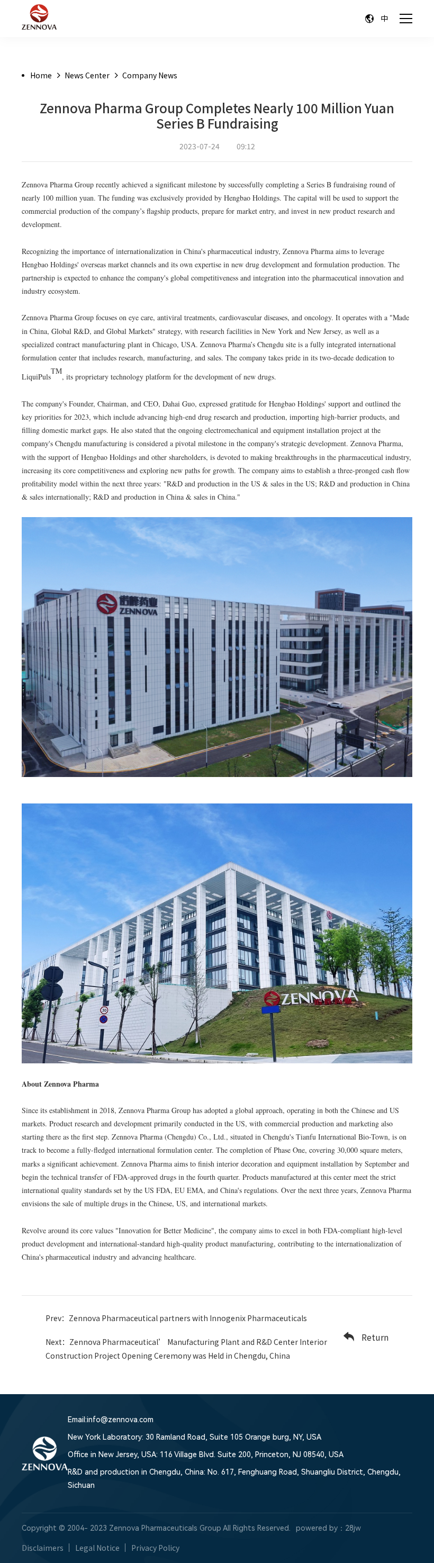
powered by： (320, 1528)
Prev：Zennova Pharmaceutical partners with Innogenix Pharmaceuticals (176, 1318)
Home (41, 75)
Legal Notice (97, 1547)
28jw (353, 1528)
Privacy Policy (155, 1547)
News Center (87, 75)
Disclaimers (43, 1547)
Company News (149, 75)
